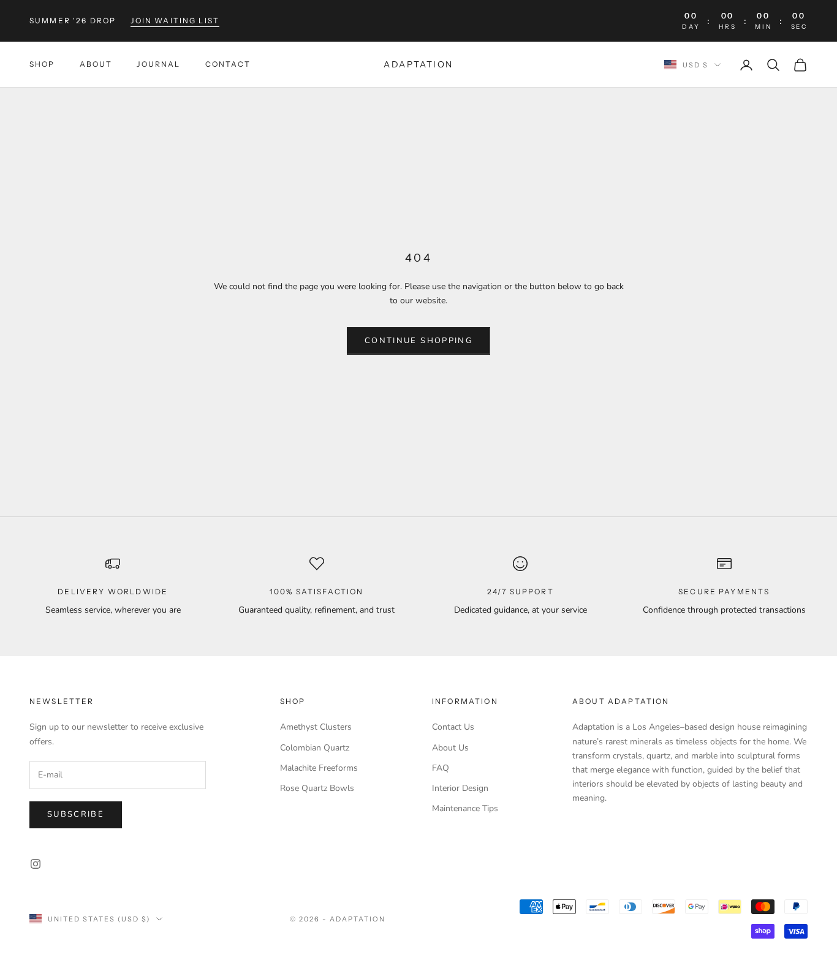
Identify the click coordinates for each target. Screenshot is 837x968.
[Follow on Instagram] (35, 864)
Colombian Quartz (314, 748)
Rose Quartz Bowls (317, 788)
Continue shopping (418, 340)
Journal (158, 64)
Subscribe (75, 814)
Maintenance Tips (465, 808)
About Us (450, 748)
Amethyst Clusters (316, 727)
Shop (42, 64)
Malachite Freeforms (319, 768)
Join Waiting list (175, 20)
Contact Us (453, 727)
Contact (228, 64)
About (96, 64)
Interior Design (460, 788)
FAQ (440, 768)
